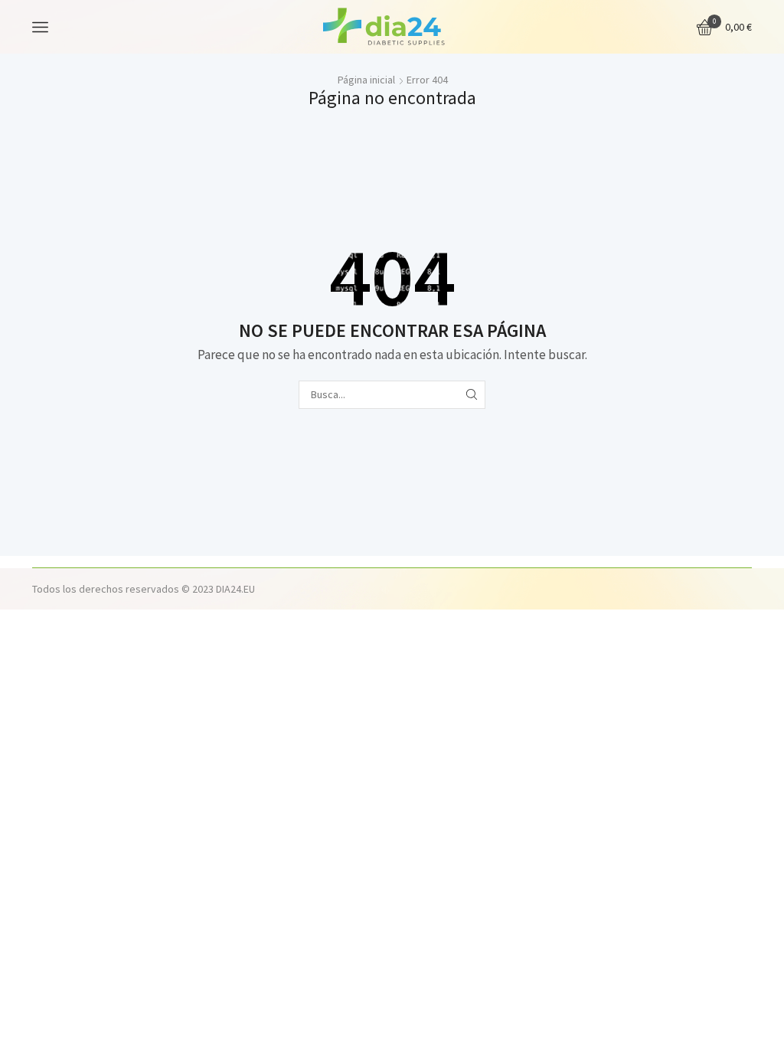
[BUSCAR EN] (471, 395)
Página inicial (366, 80)
